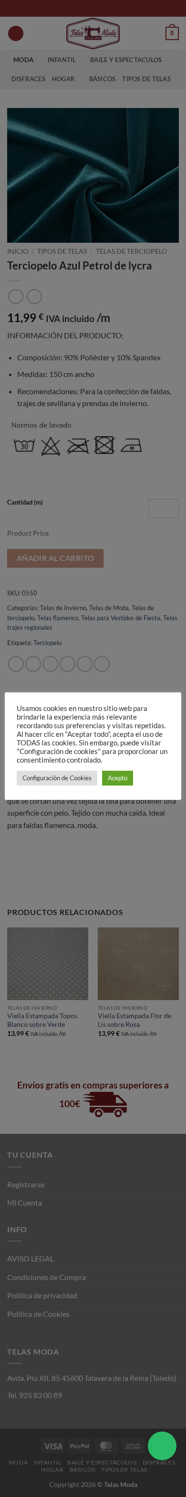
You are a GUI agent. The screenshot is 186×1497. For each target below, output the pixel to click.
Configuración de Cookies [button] (57, 778)
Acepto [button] (117, 778)
